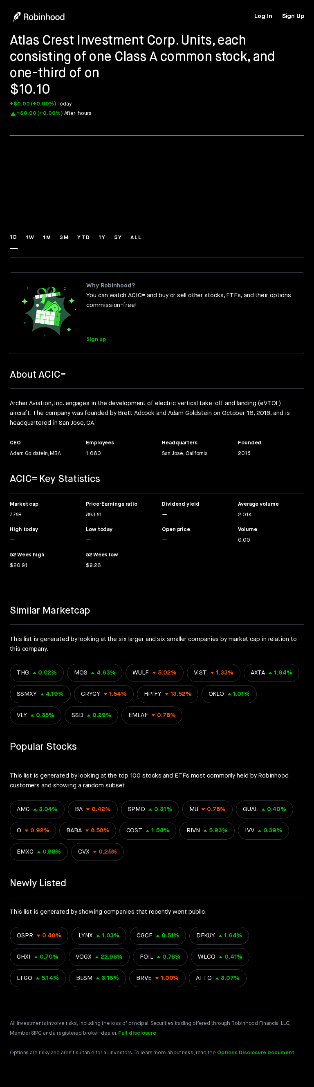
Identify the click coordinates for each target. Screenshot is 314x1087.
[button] (14, 241)
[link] (263, 16)
